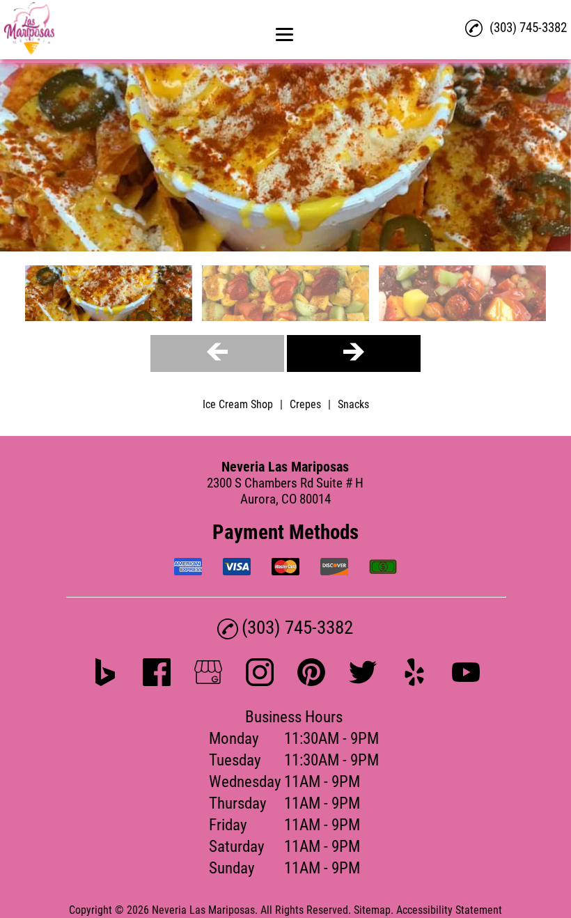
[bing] (105, 682)
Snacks (353, 404)
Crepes (305, 404)
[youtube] (465, 682)
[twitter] (362, 682)
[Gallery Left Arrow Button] (217, 353)
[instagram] (259, 682)
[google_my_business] (208, 682)
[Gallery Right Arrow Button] (354, 353)
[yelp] (414, 682)
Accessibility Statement (449, 910)
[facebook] (156, 682)
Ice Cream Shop (238, 404)
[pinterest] (311, 682)
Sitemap (372, 910)
